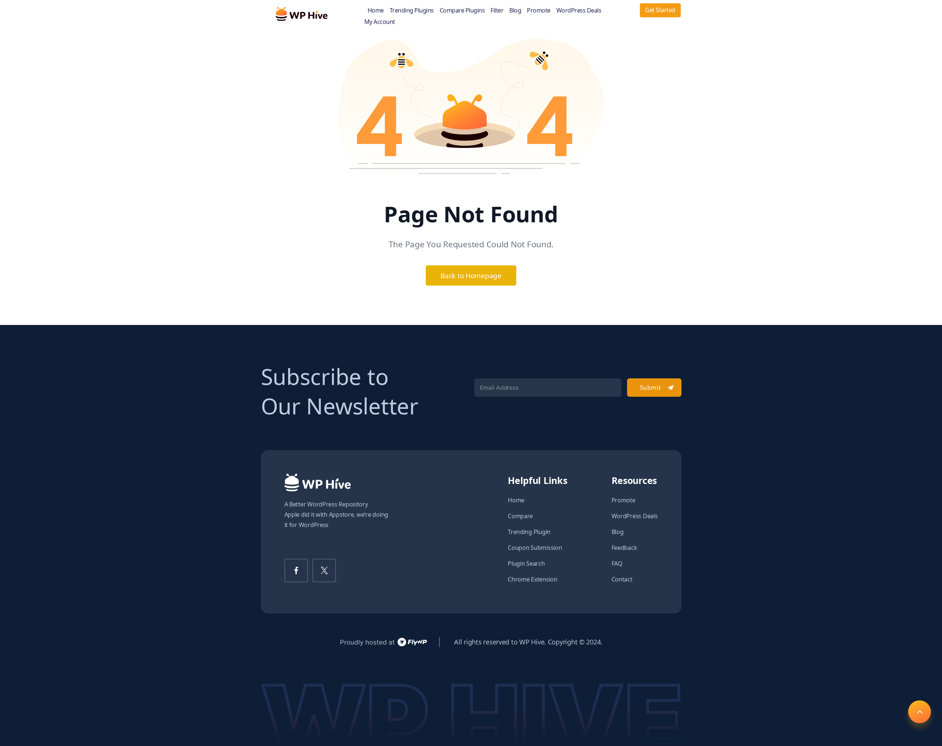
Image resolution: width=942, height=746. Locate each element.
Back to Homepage (471, 275)
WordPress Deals (579, 10)
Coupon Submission (535, 548)
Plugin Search (526, 563)
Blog (515, 10)
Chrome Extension (532, 579)
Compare (520, 516)
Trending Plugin (529, 532)
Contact (622, 579)
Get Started (660, 10)
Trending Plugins (412, 10)
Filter (497, 10)
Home (376, 10)
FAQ (617, 563)
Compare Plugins (462, 10)
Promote (538, 10)
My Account (379, 21)
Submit (650, 387)
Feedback (624, 548)
